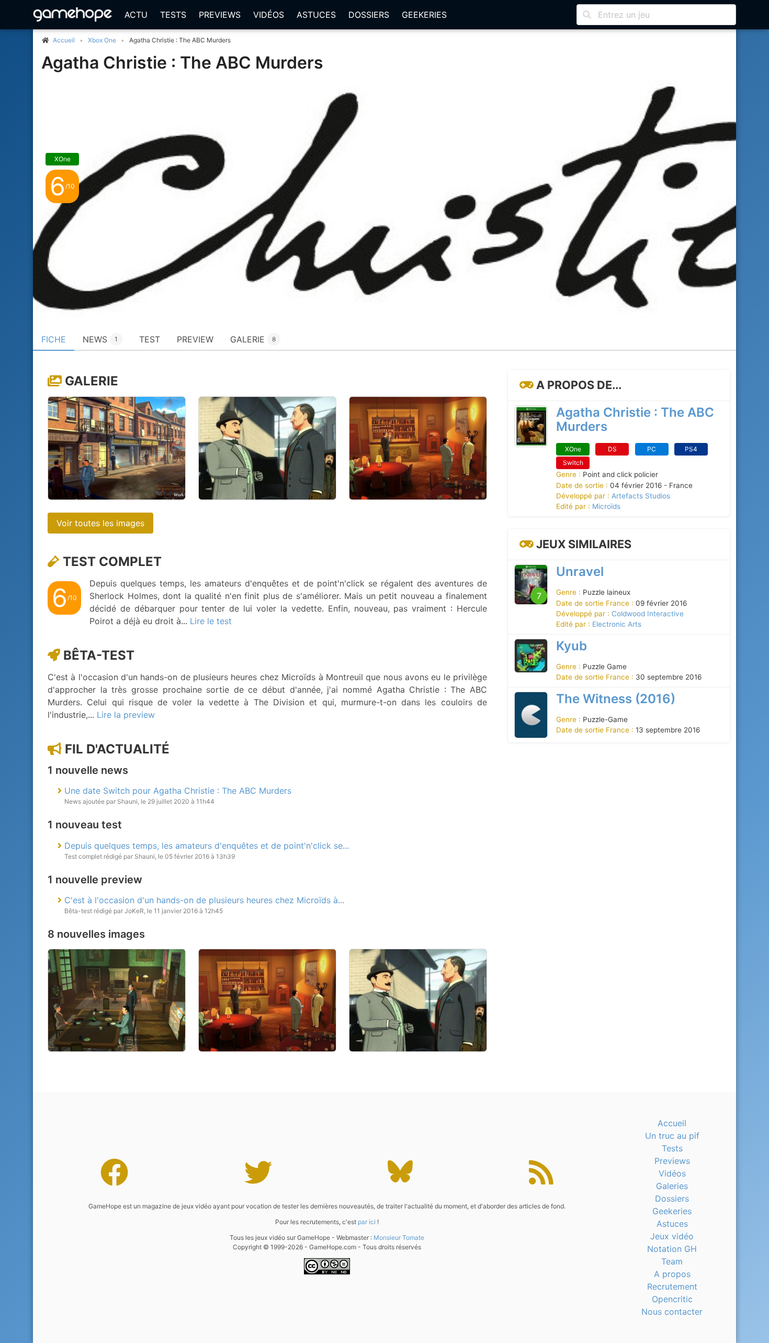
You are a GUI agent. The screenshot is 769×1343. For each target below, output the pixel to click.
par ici (367, 1222)
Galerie (253, 339)
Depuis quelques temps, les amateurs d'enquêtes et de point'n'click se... (206, 845)
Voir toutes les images (100, 523)
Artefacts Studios (641, 496)
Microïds (606, 507)
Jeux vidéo (672, 1236)
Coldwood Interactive (648, 613)
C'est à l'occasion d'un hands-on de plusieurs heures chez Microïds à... (204, 900)
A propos (672, 1274)
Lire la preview (126, 714)
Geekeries (424, 14)
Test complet (112, 561)
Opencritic (672, 1299)
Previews (220, 14)
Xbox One (102, 40)
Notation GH (672, 1249)
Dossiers (368, 14)
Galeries (672, 1186)
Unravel (580, 571)
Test (149, 339)
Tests (173, 14)
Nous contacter (672, 1311)
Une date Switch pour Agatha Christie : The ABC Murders (177, 790)
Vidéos (268, 14)
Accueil (672, 1123)
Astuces (316, 14)
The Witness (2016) (615, 698)
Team (672, 1261)
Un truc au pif (672, 1135)
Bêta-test (98, 655)
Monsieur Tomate (399, 1237)
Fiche (53, 339)
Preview (195, 339)
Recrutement (672, 1286)
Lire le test (211, 621)
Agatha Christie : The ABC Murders (182, 62)
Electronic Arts (616, 624)
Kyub (571, 645)
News (100, 339)
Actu (136, 14)
